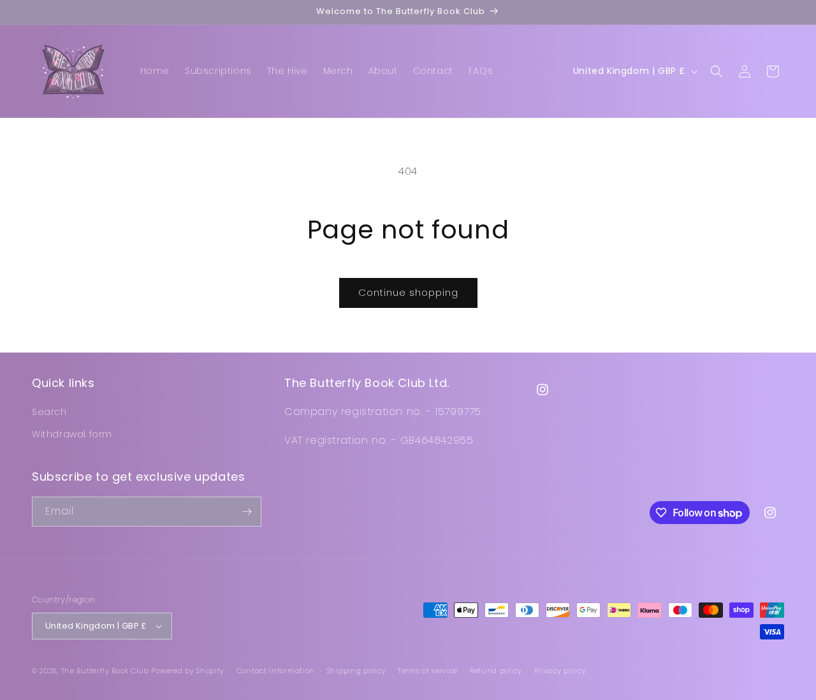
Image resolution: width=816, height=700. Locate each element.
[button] (717, 71)
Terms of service (428, 671)
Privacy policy (560, 671)
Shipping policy (356, 671)
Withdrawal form (72, 434)
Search (49, 411)
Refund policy (496, 671)
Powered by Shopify (187, 671)
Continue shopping (408, 292)
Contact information (276, 671)
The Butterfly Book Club (105, 671)
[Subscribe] (247, 512)
